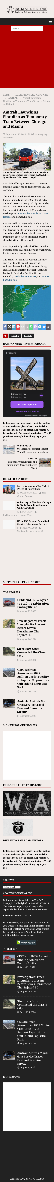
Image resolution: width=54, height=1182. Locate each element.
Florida (15, 336)
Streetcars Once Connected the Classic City (32, 652)
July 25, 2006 (26, 511)
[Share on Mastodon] (35, 327)
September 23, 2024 (16, 134)
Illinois (28, 336)
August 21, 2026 (28, 611)
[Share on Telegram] (40, 327)
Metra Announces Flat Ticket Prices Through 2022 (33, 487)
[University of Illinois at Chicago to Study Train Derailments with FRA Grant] (9, 505)
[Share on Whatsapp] (31, 327)
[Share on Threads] (48, 327)
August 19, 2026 (28, 716)
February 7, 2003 (28, 527)
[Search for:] (27, 28)
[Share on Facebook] (5, 327)
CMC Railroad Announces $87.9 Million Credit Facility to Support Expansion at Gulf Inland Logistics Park (34, 678)
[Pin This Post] (18, 327)
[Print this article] (27, 327)
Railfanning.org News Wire (31, 95)
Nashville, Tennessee (25, 276)
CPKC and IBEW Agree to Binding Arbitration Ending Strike (33, 603)
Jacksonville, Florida (27, 213)
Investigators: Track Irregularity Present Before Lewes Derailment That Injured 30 (31, 628)
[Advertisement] (27, 61)
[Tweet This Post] (9, 327)
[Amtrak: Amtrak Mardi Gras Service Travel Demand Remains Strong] (9, 703)
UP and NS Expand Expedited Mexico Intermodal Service (33, 522)
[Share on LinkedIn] (14, 327)
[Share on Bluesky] (44, 327)
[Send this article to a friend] (22, 327)
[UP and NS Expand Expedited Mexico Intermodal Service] (9, 524)
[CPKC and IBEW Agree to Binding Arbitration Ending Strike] (9, 602)
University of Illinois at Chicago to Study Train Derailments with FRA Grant (34, 505)
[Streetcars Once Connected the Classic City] (9, 651)
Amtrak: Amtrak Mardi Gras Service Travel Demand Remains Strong (33, 706)
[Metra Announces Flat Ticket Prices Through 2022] (9, 489)
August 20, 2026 (28, 639)
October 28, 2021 (28, 492)
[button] (49, 21)
